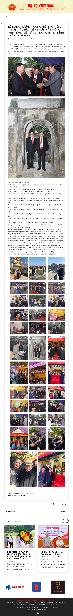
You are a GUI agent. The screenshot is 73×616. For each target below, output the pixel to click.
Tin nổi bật (12, 504)
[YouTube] (38, 613)
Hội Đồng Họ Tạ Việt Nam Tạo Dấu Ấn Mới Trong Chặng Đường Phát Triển (52, 554)
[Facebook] (34, 613)
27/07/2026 (11, 561)
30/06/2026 (45, 559)
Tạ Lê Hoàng (13, 39)
